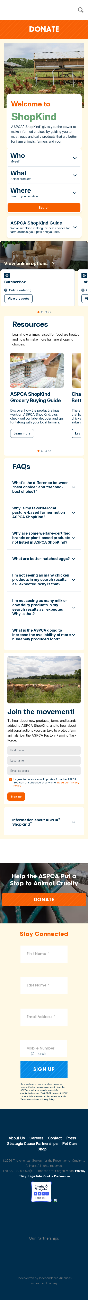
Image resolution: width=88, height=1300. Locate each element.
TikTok (65, 1213)
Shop (42, 1149)
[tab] (38, 312)
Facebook (22, 1213)
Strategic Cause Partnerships (32, 1143)
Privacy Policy (48, 1099)
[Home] (45, 10)
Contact (55, 1138)
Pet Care (69, 1143)
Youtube (44, 1213)
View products (18, 298)
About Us (17, 1138)
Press (71, 1138)
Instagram (55, 1213)
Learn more (22, 433)
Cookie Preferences (57, 1176)
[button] (38, 287)
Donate (44, 30)
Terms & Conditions (29, 1099)
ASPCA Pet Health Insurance (44, 1268)
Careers (36, 1138)
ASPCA (44, 1124)
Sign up (16, 796)
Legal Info (35, 1176)
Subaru (44, 1251)
